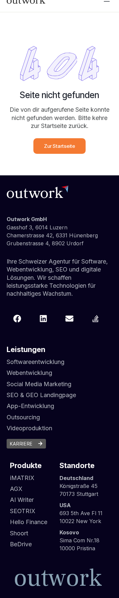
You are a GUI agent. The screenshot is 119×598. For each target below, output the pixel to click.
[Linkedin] (43, 318)
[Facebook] (17, 318)
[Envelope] (69, 318)
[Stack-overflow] (95, 318)
